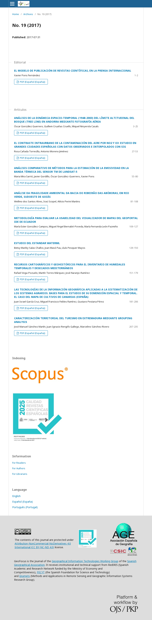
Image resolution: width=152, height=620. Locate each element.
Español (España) (22, 501)
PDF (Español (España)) (32, 81)
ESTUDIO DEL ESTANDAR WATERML (37, 243)
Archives (28, 14)
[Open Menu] (12, 3)
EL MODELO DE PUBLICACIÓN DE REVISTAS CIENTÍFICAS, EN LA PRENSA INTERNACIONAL (72, 70)
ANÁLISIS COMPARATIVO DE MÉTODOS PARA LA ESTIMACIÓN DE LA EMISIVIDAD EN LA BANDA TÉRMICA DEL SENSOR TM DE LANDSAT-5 (71, 169)
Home (15, 14)
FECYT (41, 572)
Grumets (24, 576)
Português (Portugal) (25, 507)
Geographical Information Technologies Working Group (85, 561)
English (16, 496)
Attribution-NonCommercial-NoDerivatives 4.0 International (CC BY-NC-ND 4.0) (43, 545)
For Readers (19, 462)
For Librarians (19, 474)
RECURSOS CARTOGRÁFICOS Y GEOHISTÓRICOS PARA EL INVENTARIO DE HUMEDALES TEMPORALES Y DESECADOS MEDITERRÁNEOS (69, 266)
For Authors (18, 468)
